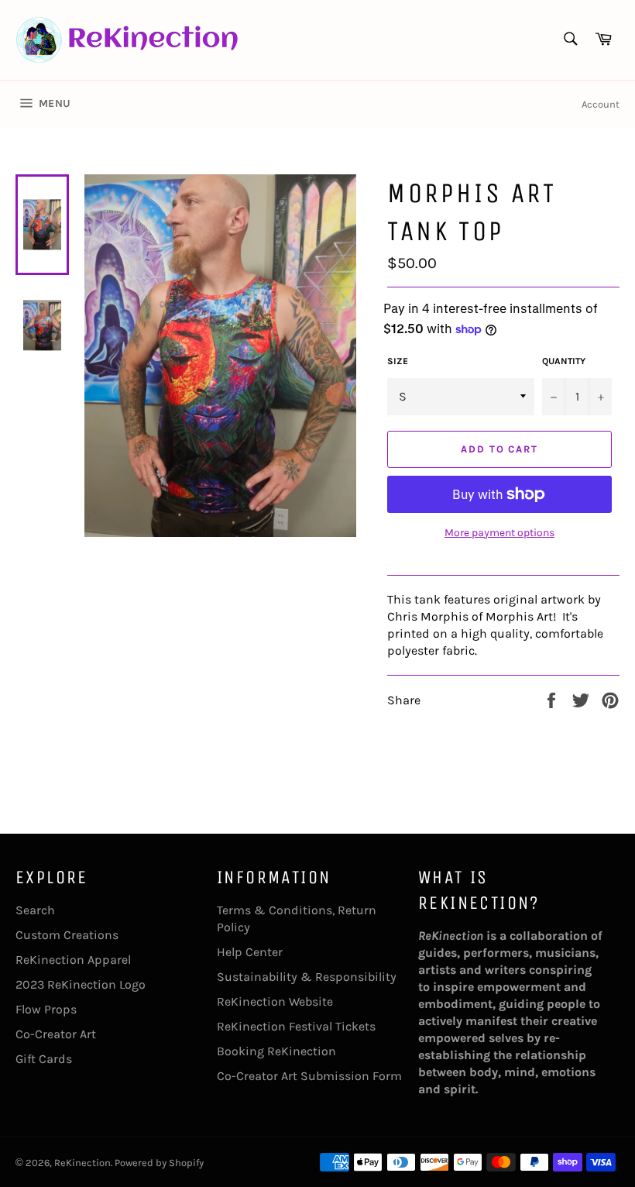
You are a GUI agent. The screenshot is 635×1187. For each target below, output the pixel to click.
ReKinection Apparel (73, 959)
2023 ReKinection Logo (80, 984)
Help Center (250, 951)
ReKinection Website (275, 1001)
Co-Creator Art (55, 1034)
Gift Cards (43, 1058)
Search (35, 910)
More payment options (499, 532)
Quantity (563, 361)
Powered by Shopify (159, 1162)
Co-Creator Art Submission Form (309, 1075)
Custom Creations (66, 934)
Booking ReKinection (276, 1051)
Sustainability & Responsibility (306, 976)
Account (601, 104)
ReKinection (82, 1162)
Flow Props (46, 1009)
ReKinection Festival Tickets (296, 1026)
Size (397, 361)
